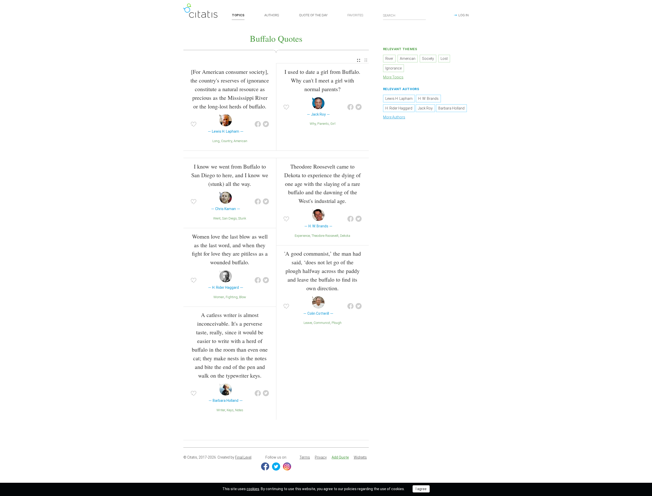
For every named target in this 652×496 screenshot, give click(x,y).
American (240, 141)
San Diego (229, 218)
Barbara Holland (451, 108)
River (389, 59)
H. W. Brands (428, 99)
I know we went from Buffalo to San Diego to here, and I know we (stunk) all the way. (229, 175)
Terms (305, 457)
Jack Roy (425, 108)
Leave (308, 323)
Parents (323, 124)
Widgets (360, 457)
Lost (444, 59)
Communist (322, 323)
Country (226, 141)
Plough (337, 323)
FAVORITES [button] (355, 15)
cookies (253, 489)
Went (217, 218)
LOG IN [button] (463, 15)
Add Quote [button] (340, 457)
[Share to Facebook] (258, 124)
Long (216, 141)
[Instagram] (287, 466)
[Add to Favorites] (194, 124)
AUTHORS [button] (271, 15)
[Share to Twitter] (266, 124)
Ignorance (393, 68)
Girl (332, 124)
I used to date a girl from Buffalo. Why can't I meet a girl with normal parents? (322, 80)
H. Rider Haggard (398, 108)
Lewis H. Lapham (399, 99)
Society (428, 59)
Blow (242, 297)
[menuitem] (359, 60)
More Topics (393, 77)
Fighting (232, 297)
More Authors (394, 117)
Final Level (243, 457)
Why (313, 124)
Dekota (345, 236)
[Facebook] (265, 466)
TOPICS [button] (238, 15)
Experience (302, 236)
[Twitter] (276, 466)
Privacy (321, 457)
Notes (239, 410)
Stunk (242, 218)
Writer (220, 410)
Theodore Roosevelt (324, 236)
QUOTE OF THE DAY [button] (313, 15)
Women (218, 297)
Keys (230, 410)
